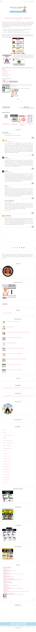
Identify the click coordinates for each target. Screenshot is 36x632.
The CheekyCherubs (6, 587)
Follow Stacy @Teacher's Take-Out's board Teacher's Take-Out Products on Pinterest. (18, 395)
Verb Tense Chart (5, 73)
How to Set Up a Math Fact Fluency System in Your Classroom (13, 573)
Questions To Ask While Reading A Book (14, 337)
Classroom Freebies (6, 567)
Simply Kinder (5, 584)
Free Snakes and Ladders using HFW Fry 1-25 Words (16, 359)
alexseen (6, 157)
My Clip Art (5, 482)
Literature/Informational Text (8, 435)
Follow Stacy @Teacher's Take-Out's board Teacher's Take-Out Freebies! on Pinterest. (18, 387)
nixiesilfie (6, 132)
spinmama (14, 162)
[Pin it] (18, 101)
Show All (33, 599)
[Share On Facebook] (14, 101)
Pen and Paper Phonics (7, 581)
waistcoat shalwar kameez (9, 200)
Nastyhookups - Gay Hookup (28, 175)
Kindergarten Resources (7, 458)
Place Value (5, 453)
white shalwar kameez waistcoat (10, 209)
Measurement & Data (7, 445)
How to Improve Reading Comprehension (14, 353)
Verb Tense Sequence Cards (6, 70)
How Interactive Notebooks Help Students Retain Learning (12, 579)
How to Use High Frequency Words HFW (14, 364)
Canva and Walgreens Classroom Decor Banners (11, 585)
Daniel (6, 140)
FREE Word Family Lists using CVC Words (14, 369)
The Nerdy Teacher (6, 570)
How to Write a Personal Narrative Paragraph (15, 348)
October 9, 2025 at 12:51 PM (8, 158)
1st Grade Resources (6, 461)
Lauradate (28, 189)
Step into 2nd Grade (6, 573)
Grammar (5, 437)
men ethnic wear (7, 210)
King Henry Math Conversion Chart (13, 321)
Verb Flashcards (4, 71)
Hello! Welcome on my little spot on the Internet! (14, 594)
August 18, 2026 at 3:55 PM (8, 216)
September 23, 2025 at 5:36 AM (8, 141)
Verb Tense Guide (5, 76)
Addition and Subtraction (7, 440)
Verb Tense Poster (5, 72)
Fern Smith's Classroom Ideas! (8, 593)
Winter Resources (6, 479)
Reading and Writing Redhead (8, 578)
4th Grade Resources (7, 469)
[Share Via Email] (21, 101)
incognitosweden (8, 215)
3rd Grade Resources (6, 466)
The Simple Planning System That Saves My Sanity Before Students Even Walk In (16, 591)
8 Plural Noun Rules (10, 326)
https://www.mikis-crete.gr (9, 144)
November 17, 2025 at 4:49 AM (8, 172)
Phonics (4, 429)
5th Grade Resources (7, 471)
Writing (4, 432)
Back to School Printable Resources (9, 576)
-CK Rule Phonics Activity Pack (8, 582)
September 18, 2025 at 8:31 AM (8, 133)
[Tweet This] (10, 101)
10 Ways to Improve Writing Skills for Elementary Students (18, 332)
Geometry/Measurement (7, 448)
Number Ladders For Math (11, 342)
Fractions (5, 450)
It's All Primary (6, 590)
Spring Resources (6, 477)
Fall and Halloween (6, 474)
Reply (32, 137)
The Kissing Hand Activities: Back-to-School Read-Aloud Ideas (13, 588)
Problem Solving (6, 456)
